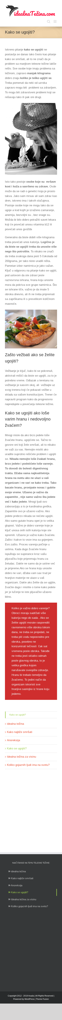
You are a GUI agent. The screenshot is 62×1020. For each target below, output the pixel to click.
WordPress (29, 999)
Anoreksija (13, 740)
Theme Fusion (42, 999)
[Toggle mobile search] (48, 21)
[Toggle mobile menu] (55, 21)
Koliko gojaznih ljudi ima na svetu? (28, 764)
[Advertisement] (31, 807)
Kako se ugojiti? (17, 714)
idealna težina (15, 723)
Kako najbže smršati (19, 732)
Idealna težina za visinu (21, 756)
